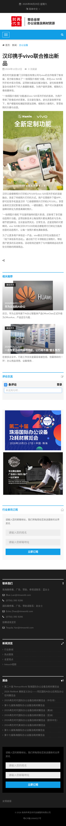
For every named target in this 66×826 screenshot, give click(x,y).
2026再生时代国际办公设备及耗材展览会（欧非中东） (31, 720)
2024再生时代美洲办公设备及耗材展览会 (24, 725)
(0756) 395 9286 (14, 600)
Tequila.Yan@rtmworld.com (20, 627)
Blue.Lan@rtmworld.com (18, 595)
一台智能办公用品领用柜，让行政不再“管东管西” (33, 350)
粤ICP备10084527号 (32, 818)
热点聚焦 (8, 654)
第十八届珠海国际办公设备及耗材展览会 (24, 730)
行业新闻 (8, 649)
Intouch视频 (10, 664)
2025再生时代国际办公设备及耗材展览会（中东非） (30, 700)
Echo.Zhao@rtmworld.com (19, 611)
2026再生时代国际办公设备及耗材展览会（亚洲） (29, 715)
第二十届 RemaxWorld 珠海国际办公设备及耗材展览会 (31, 686)
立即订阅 (33, 551)
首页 (7, 45)
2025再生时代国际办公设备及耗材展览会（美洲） (29, 710)
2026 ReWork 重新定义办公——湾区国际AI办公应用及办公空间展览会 (34, 693)
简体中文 (33, 9)
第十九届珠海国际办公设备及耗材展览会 (24, 705)
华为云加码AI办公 (15, 306)
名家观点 (8, 659)
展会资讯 (10, 285)
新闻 (14, 45)
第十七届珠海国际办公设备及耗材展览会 (24, 735)
